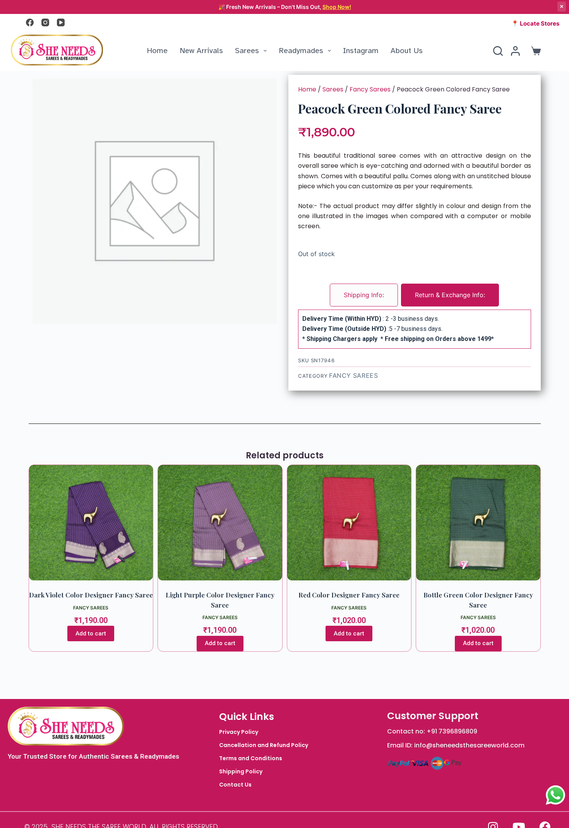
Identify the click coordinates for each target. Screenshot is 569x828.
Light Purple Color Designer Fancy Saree (220, 599)
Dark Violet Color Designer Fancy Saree (91, 594)
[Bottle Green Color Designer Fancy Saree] (478, 523)
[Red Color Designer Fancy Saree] (349, 523)
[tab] (364, 295)
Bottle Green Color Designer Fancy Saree (478, 599)
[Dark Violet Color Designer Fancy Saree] (91, 523)
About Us (407, 50)
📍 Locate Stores (535, 23)
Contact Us (235, 784)
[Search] (498, 51)
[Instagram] (45, 22)
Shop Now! (336, 6)
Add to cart (90, 633)
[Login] (515, 51)
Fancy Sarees (370, 89)
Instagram (361, 50)
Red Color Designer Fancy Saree (348, 594)
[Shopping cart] (534, 51)
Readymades (301, 50)
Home (157, 50)
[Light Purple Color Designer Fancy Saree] (220, 523)
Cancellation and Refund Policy (263, 745)
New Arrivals (201, 50)
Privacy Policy (238, 732)
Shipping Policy (240, 771)
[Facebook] (30, 22)
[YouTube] (61, 22)
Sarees (247, 50)
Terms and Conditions (250, 758)
